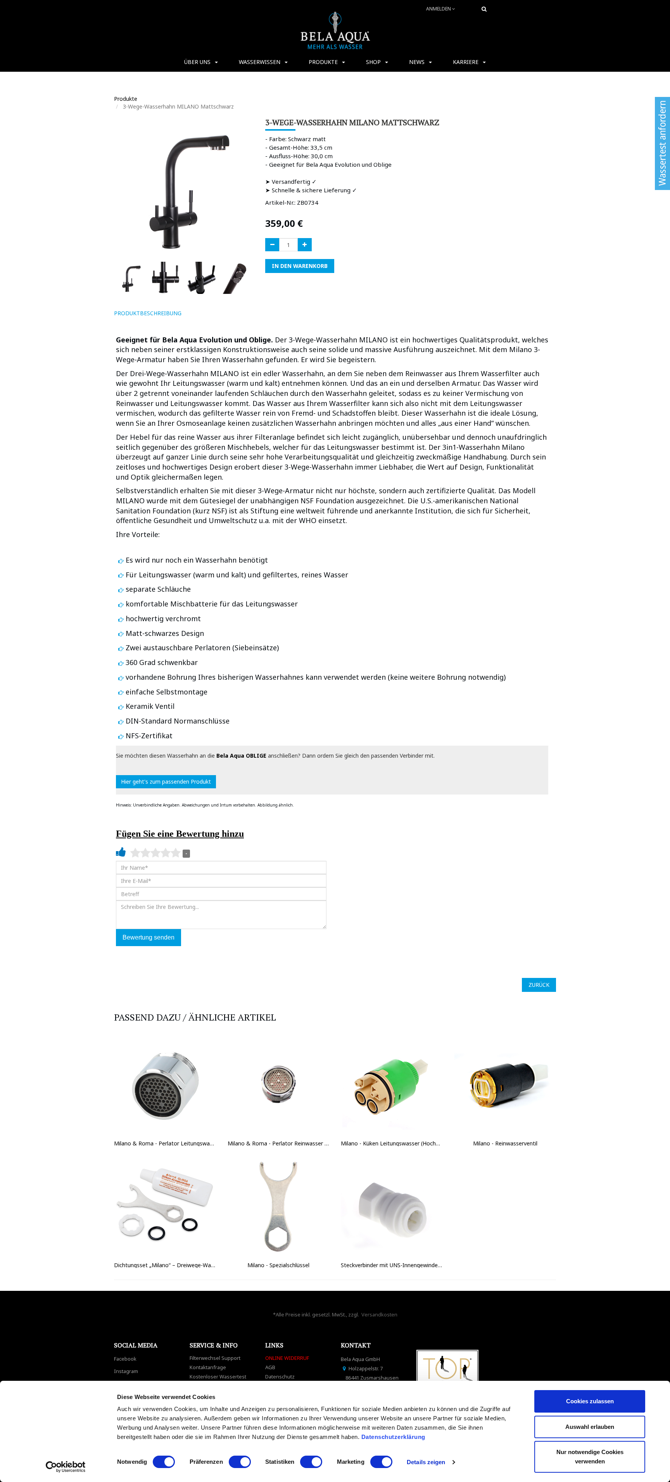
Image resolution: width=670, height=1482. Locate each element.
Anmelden (439, 8)
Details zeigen (426, 1462)
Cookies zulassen (590, 1401)
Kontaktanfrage (208, 1367)
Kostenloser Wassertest (218, 1376)
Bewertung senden (148, 937)
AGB (270, 1367)
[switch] (240, 1462)
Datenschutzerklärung (394, 1437)
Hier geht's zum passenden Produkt (166, 781)
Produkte (125, 98)
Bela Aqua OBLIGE (241, 755)
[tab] (198, 313)
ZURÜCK (538, 984)
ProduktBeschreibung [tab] (147, 313)
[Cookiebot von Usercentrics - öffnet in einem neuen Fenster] (66, 1467)
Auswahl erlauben (589, 1426)
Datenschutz (280, 1376)
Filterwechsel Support (215, 1357)
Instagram (126, 1371)
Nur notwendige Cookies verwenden (589, 1457)
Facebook (125, 1358)
